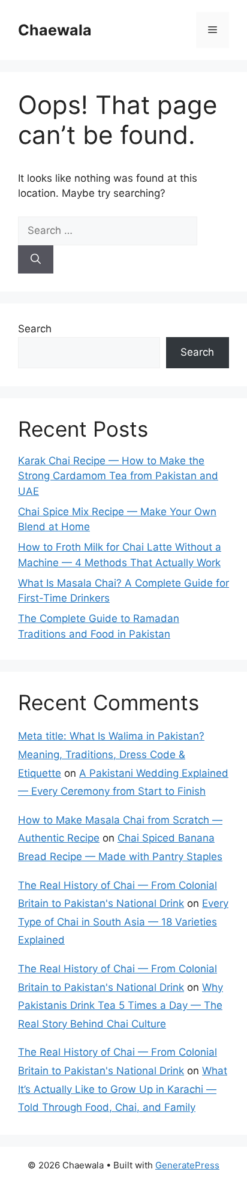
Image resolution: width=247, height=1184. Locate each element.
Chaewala (55, 30)
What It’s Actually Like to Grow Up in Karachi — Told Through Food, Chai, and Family (122, 1089)
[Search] (35, 259)
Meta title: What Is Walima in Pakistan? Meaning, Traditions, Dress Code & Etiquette (111, 754)
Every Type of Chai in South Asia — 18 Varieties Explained (123, 921)
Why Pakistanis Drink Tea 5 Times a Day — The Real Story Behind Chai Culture (120, 1005)
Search (35, 329)
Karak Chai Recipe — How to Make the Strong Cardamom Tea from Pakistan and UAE (118, 476)
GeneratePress (187, 1165)
